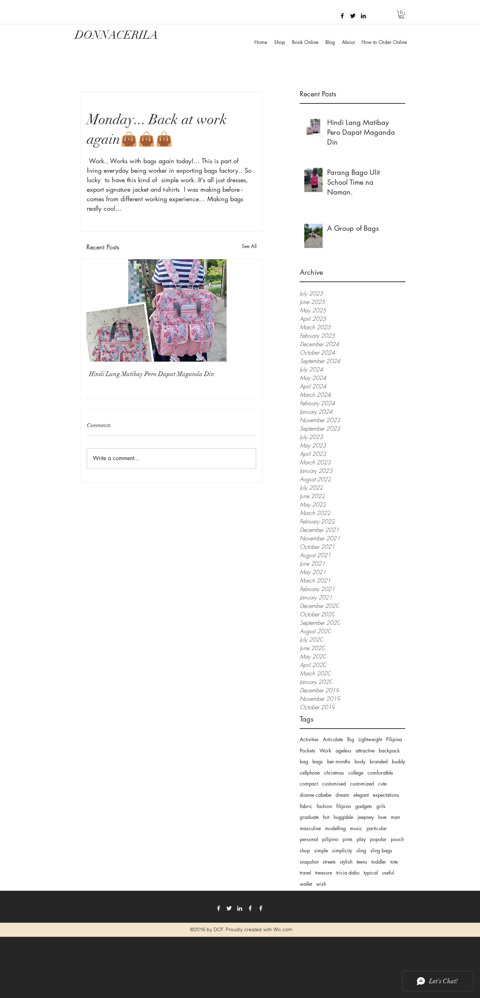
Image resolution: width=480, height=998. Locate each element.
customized (362, 783)
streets (329, 861)
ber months (338, 761)
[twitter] (352, 15)
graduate (309, 817)
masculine (310, 828)
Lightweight (370, 739)
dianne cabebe (315, 795)
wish (321, 884)
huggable (343, 817)
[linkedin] (363, 15)
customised (334, 783)
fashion (324, 806)
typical (371, 872)
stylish (346, 861)
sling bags (381, 850)
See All (249, 246)
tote (394, 861)
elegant (361, 795)
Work (325, 750)
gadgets (363, 806)
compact (309, 783)
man (395, 817)
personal (309, 839)
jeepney (365, 817)
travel (305, 872)
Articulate (333, 739)
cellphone (310, 772)
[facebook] (342, 15)
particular (377, 828)
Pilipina (394, 739)
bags (317, 761)
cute (382, 783)
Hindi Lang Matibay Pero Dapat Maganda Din (151, 374)
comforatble (380, 772)
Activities (309, 739)
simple (321, 850)
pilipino (330, 839)
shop (305, 850)
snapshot (309, 861)
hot (326, 817)
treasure (323, 872)
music (356, 828)
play (361, 839)
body (360, 761)
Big (350, 739)
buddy (398, 761)
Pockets (307, 750)
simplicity (342, 850)
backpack (389, 750)
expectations (386, 795)
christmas (334, 772)
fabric (306, 806)
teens (362, 861)
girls (380, 806)
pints (347, 839)
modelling (335, 828)
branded (379, 761)
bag (304, 761)
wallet (306, 884)
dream (342, 795)
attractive (365, 750)
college (355, 772)
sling (361, 850)
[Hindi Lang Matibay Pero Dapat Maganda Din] (171, 310)
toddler (378, 861)
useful (388, 872)
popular (378, 839)
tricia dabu (347, 872)
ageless (343, 750)
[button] (401, 15)
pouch (397, 839)
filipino (343, 806)
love (382, 817)
